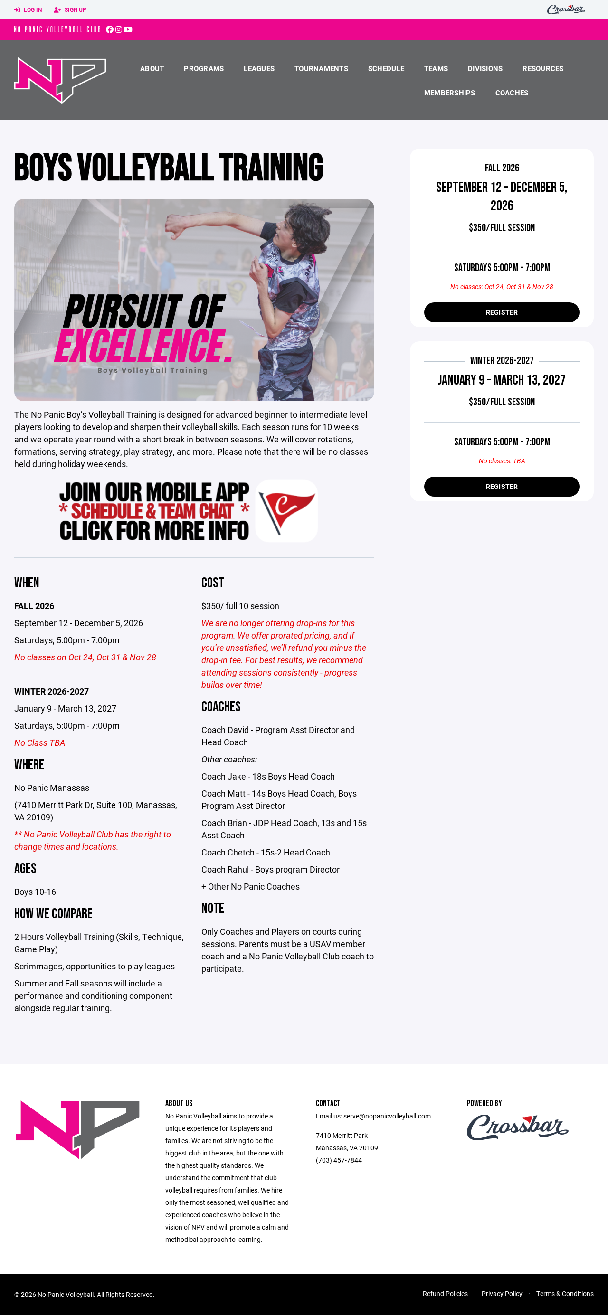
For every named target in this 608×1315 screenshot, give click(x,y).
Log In (32, 9)
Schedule (386, 68)
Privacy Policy (502, 1293)
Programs (204, 68)
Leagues (259, 68)
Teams (436, 68)
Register (502, 312)
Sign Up (74, 9)
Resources (542, 68)
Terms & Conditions (565, 1293)
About (152, 68)
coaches (512, 92)
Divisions (485, 68)
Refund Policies (445, 1293)
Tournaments (321, 68)
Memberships (449, 92)
